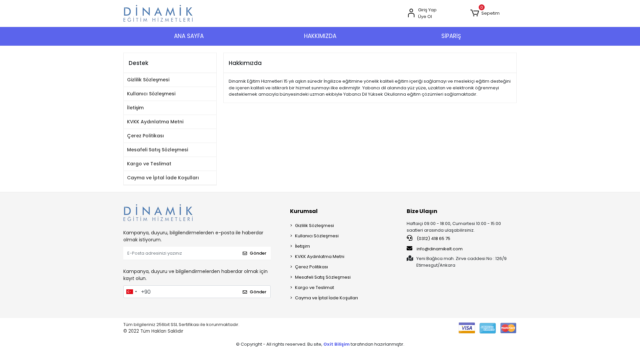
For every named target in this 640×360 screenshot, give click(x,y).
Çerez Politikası (145, 135)
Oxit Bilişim (337, 344)
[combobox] (131, 292)
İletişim (135, 107)
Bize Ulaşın (422, 211)
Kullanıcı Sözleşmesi (151, 93)
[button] (485, 13)
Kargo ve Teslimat (149, 163)
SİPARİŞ (451, 36)
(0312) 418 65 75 (433, 238)
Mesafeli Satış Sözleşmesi (157, 149)
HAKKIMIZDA (320, 36)
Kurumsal (304, 211)
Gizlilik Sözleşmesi (148, 79)
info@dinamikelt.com (440, 249)
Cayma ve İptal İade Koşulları (163, 177)
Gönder (258, 253)
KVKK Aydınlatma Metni (155, 121)
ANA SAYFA (189, 36)
